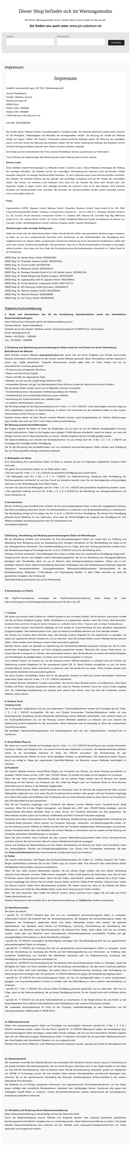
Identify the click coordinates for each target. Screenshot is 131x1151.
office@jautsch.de (31, 115)
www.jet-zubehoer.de (86, 26)
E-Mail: (10, 37)
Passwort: (63, 37)
